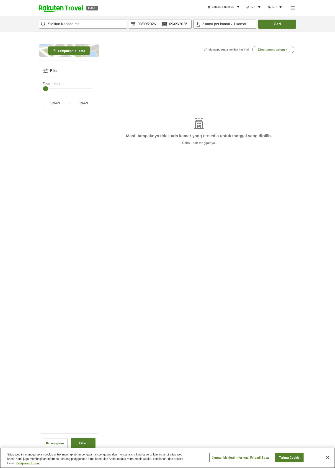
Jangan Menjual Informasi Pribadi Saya (240, 457)
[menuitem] (224, 7)
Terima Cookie (289, 457)
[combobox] (83, 24)
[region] (167, 458)
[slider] (45, 88)
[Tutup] (328, 458)
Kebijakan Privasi (28, 463)
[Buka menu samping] (292, 8)
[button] (61, 8)
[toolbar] (160, 24)
